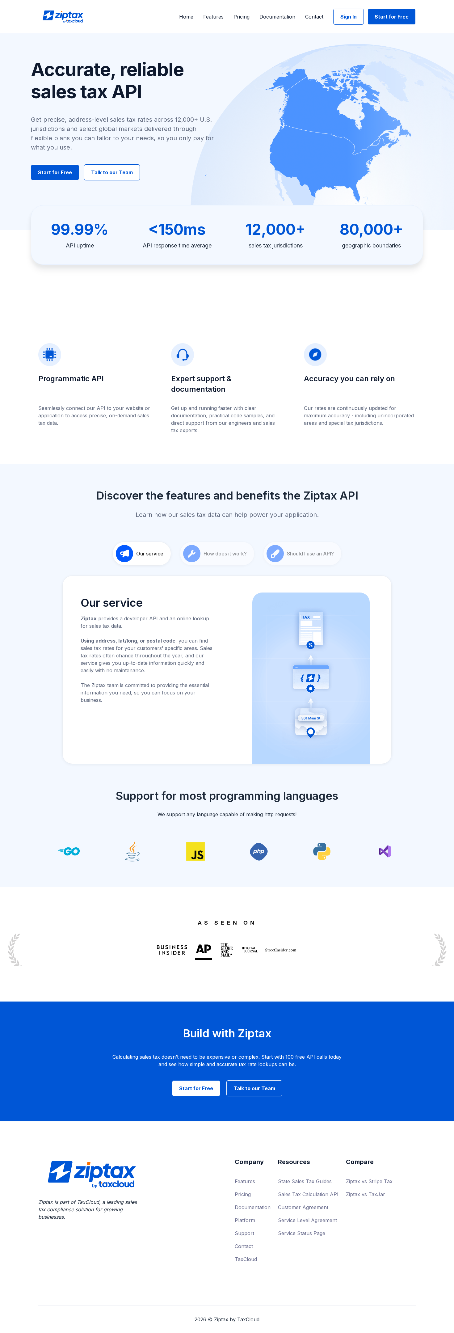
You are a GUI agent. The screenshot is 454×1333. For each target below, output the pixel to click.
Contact (314, 17)
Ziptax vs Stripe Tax (369, 1181)
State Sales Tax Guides (305, 1181)
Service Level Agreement (307, 1220)
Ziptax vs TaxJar (365, 1194)
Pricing (241, 17)
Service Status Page (301, 1233)
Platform (245, 1220)
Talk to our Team (112, 172)
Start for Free (392, 17)
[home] (63, 16)
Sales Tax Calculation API (308, 1194)
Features (213, 17)
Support (244, 1233)
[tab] (141, 554)
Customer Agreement (303, 1207)
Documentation (277, 17)
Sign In (348, 17)
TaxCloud (246, 1259)
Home (186, 17)
